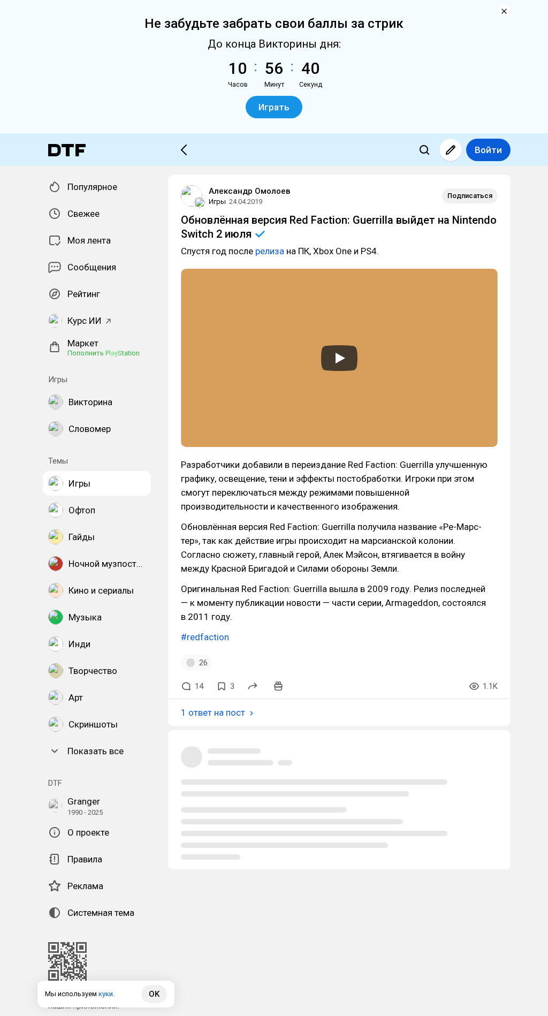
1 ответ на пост (213, 712)
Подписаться (469, 196)
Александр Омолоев (249, 191)
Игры (217, 202)
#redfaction (205, 637)
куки (105, 994)
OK (154, 994)
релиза (269, 251)
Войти (488, 150)
